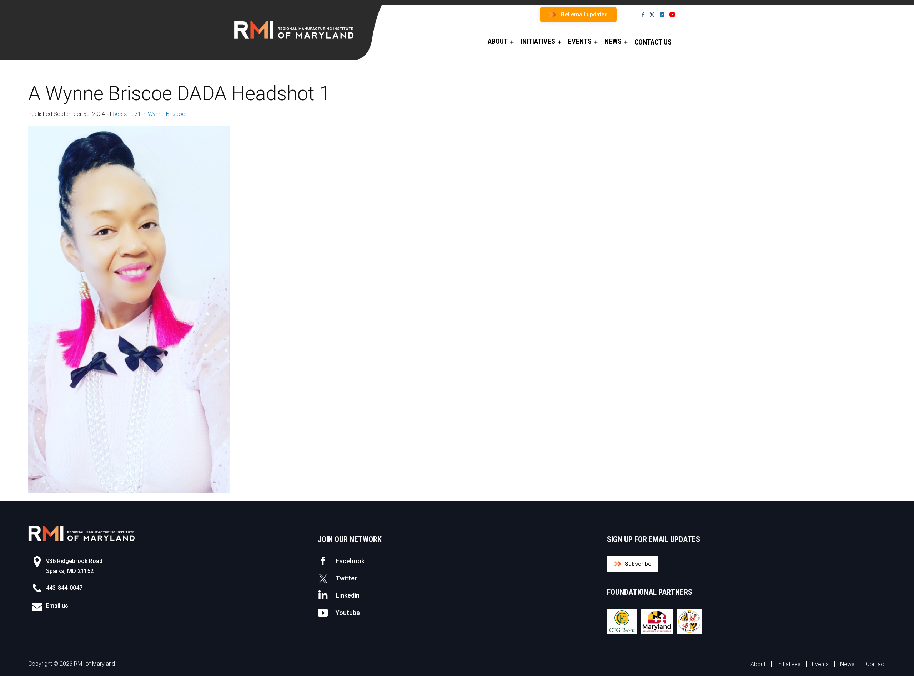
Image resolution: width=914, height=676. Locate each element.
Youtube (348, 612)
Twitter (346, 578)
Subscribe (638, 563)
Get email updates (584, 14)
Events (820, 664)
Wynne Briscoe (166, 114)
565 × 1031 (127, 114)
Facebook (350, 561)
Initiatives (788, 664)
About (757, 664)
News (847, 664)
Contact (876, 664)
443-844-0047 (64, 587)
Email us (57, 605)
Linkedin (348, 595)
